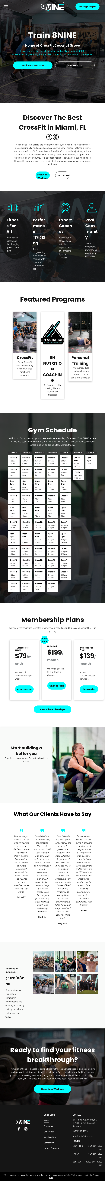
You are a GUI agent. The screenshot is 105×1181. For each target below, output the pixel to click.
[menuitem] (56, 1120)
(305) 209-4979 (80, 1131)
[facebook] (49, 137)
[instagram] (56, 137)
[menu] (6, 6)
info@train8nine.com (83, 1136)
